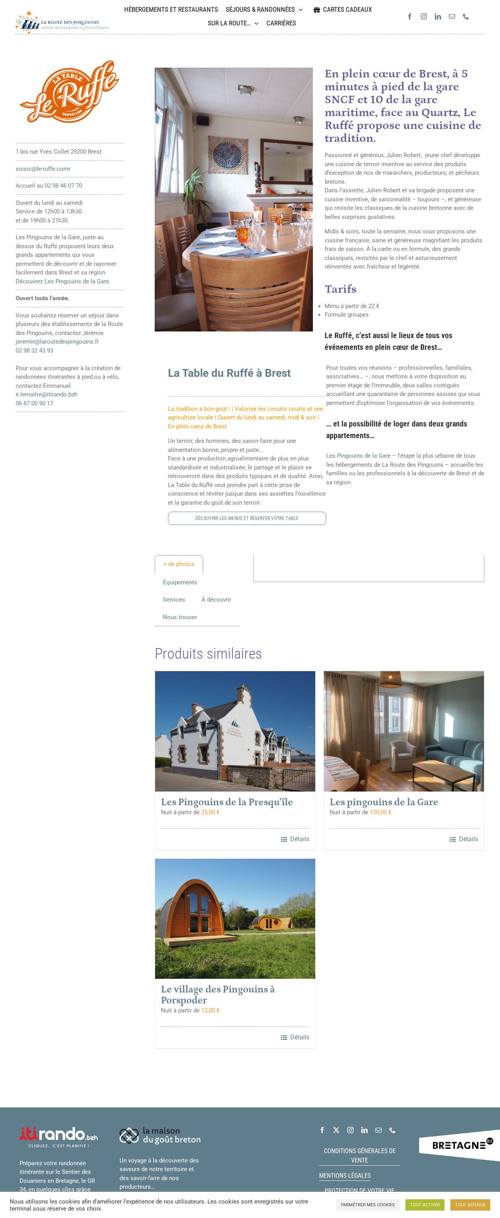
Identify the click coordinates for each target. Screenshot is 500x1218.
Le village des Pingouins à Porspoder (218, 995)
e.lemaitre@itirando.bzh (46, 394)
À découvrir (216, 599)
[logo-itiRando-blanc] (59, 1129)
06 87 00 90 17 (34, 403)
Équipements (180, 582)
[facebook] (410, 16)
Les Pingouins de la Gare (358, 455)
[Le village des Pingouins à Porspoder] (235, 919)
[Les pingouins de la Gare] (404, 731)
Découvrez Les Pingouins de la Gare (62, 281)
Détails (299, 839)
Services (174, 599)
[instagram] (424, 16)
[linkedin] (438, 16)
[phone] (466, 16)
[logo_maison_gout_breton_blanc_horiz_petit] (160, 1129)
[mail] (452, 16)
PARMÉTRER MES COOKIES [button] (368, 1204)
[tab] (179, 564)
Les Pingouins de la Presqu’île (227, 802)
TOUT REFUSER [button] (470, 1204)
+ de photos (179, 564)
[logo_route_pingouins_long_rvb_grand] (62, 13)
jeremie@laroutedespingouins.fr (57, 341)
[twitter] (336, 1130)
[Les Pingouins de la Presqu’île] (235, 731)
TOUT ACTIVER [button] (425, 1204)
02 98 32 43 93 (34, 350)
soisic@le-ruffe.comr (43, 168)
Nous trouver (180, 617)
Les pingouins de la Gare (384, 802)
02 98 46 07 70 (63, 185)
